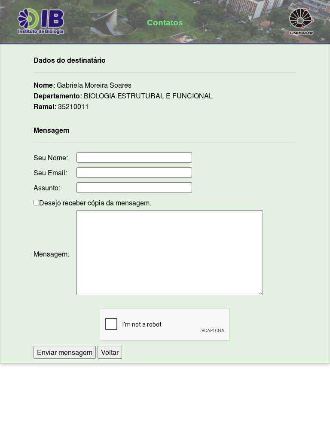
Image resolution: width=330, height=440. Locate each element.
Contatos (165, 22)
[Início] (41, 19)
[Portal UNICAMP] (301, 19)
